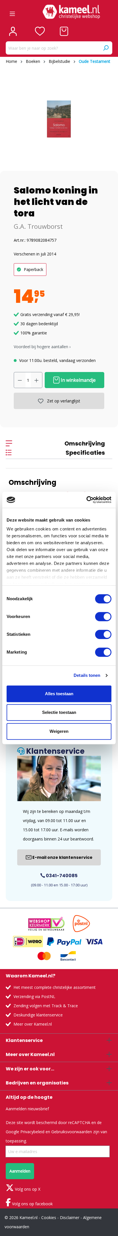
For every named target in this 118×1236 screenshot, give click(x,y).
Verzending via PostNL (34, 996)
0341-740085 (61, 875)
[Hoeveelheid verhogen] (37, 380)
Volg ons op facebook (32, 1203)
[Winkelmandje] (64, 31)
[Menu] (12, 12)
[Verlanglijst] (40, 31)
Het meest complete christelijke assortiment (54, 987)
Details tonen (87, 675)
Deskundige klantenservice (38, 1015)
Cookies (48, 1217)
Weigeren (59, 731)
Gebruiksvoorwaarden (71, 1131)
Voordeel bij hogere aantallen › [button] (42, 346)
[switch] (103, 616)
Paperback (33, 269)
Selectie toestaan (59, 712)
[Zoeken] (105, 48)
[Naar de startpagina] (71, 12)
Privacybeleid (32, 1131)
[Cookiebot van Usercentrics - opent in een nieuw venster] (86, 499)
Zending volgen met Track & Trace (45, 1005)
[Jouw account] (13, 31)
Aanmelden (19, 1171)
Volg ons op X (27, 1189)
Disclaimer (69, 1217)
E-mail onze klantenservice (62, 857)
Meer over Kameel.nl (32, 1024)
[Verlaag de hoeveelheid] (20, 380)
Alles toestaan (59, 693)
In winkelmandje (78, 380)
